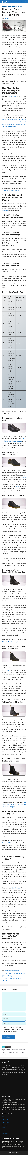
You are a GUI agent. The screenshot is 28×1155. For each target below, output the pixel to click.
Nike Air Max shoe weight (10, 642)
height (17, 486)
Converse (5, 1133)
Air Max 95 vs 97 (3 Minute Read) (10, 1102)
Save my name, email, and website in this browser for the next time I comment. (13, 1029)
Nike (3, 1117)
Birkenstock (5, 1122)
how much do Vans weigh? (11, 190)
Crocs (4, 1130)
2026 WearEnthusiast (14, 1152)
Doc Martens (11, 97)
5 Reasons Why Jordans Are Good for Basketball (13, 1109)
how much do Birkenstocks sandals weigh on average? (14, 804)
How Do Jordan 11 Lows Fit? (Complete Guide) (13, 1107)
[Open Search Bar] (22, 1)
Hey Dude (5, 1119)
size (23, 110)
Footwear (7, 970)
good (24, 477)
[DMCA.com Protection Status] (6, 1047)
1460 (8, 670)
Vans (3, 1127)
